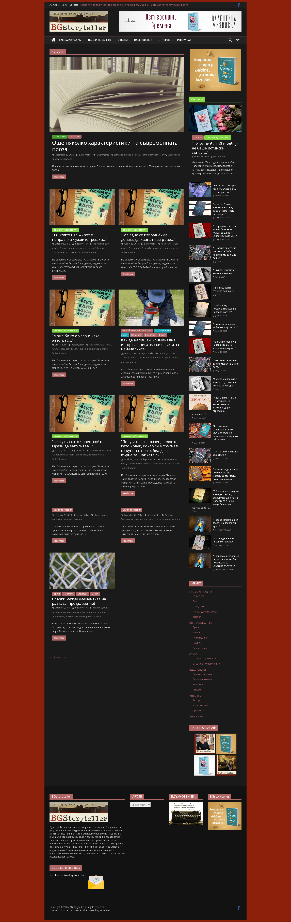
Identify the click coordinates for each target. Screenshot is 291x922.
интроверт (57, 519)
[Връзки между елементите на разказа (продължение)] (82, 554)
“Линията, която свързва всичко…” (223, 289)
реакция (90, 616)
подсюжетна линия (75, 616)
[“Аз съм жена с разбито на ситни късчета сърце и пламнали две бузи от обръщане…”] (200, 424)
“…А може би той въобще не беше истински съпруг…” (215, 148)
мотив (142, 357)
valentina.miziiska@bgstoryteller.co (68, 875)
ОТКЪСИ (123, 39)
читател (176, 519)
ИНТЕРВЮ (165, 39)
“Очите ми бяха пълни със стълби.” (225, 453)
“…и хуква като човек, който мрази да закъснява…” (78, 443)
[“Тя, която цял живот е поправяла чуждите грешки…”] (82, 190)
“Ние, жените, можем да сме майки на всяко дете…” (226, 363)
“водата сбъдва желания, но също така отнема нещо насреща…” (223, 209)
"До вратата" (134, 248)
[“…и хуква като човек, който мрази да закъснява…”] (82, 397)
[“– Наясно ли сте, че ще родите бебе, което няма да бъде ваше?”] (200, 246)
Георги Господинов (151, 248)
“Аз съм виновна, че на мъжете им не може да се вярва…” (224, 345)
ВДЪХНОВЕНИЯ (143, 39)
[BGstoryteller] (79, 803)
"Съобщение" (59, 454)
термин (125, 362)
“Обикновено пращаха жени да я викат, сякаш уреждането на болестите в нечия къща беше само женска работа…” (215, 499)
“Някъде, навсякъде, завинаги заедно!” (224, 271)
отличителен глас (151, 154)
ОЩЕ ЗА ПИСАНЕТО (99, 39)
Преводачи (199, 710)
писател (160, 519)
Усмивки (197, 689)
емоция (67, 612)
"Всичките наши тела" (100, 344)
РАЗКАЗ (86, 252)
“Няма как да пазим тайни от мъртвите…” (225, 325)
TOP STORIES (60, 136)
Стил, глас (75, 136)
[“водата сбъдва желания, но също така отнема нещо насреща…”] (200, 202)
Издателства (200, 705)
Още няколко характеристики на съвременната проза (115, 146)
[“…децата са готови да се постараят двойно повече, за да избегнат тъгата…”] (200, 554)
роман (175, 357)
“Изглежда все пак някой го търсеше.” (224, 540)
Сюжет (62, 159)
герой (162, 353)
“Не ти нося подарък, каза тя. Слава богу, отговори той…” (225, 189)
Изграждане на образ (205, 611)
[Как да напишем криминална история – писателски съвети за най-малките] (151, 291)
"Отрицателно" (135, 463)
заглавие (118, 154)
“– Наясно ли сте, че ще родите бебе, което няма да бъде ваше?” (224, 252)
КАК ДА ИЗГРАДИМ (70, 39)
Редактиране (200, 648)
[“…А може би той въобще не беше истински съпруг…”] (215, 106)
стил (164, 154)
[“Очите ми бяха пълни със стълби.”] (200, 450)
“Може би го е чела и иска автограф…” (76, 338)
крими (134, 357)
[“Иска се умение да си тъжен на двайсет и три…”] (200, 518)
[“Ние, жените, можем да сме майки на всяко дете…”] (200, 358)
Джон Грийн (100, 515)
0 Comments (102, 154)
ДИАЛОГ (105, 607)
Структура (150, 335)
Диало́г (197, 616)
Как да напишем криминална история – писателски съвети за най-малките (150, 344)
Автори (197, 700)
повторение (58, 616)
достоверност (138, 519)
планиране (164, 357)
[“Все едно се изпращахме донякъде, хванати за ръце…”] (151, 190)
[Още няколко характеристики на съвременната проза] (117, 59)
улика (133, 362)
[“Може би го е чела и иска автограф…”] (82, 291)
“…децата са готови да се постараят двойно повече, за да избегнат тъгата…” (226, 560)
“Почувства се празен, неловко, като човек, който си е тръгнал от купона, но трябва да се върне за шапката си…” (150, 448)
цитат (94, 252)
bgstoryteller (85, 154)
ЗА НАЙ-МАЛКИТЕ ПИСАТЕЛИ (137, 330)
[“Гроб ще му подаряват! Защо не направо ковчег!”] (200, 303)
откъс (78, 252)
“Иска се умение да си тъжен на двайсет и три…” (225, 523)
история (128, 154)
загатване (77, 612)
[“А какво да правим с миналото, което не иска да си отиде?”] (200, 377)
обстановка (152, 357)
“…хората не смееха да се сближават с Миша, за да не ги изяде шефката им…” (225, 231)
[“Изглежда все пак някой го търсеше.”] (200, 536)
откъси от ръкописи (204, 658)
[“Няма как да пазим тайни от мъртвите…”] (200, 322)
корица (137, 154)
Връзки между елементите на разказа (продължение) (79, 601)
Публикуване (200, 637)
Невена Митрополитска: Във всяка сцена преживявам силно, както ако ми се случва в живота (133, 4)
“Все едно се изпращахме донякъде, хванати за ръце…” (148, 237)
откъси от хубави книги (65, 229)
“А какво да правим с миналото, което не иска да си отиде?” (225, 382)
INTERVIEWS (184, 39)
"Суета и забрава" (61, 348)
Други (57, 593)
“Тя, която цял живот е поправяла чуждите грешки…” (79, 237)
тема (69, 159)
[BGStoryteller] (53, 39)
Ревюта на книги (202, 674)
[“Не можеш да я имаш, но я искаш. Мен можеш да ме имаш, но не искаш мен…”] (200, 467)
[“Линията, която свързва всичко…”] (200, 286)
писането (78, 519)
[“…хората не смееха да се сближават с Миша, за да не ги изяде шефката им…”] (200, 224)
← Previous (58, 657)
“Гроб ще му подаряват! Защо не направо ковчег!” (224, 309)
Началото (136, 335)
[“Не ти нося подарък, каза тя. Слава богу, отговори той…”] (200, 184)
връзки (96, 607)
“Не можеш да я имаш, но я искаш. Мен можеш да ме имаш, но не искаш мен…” (226, 474)
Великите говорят (63, 509)
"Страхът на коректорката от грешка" (77, 248)
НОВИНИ (198, 684)
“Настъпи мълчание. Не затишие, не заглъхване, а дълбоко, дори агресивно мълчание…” (214, 406)
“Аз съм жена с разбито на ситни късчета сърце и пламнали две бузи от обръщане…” (225, 433)
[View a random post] (237, 39)
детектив (170, 353)
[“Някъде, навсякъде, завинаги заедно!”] (200, 268)
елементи (57, 612)
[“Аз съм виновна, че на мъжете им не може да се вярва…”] (200, 340)
